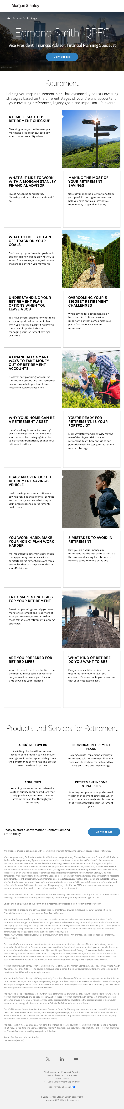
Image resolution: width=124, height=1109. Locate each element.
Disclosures (50, 1072)
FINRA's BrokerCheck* (89, 903)
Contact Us (71, 1075)
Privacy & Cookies (70, 1072)
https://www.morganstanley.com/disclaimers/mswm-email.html (37, 934)
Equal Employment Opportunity (64, 1081)
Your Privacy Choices (59, 1087)
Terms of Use (53, 1075)
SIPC (56, 1100)
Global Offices (62, 1078)
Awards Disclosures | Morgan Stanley (21, 1037)
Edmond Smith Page (25, 18)
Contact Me (62, 57)
